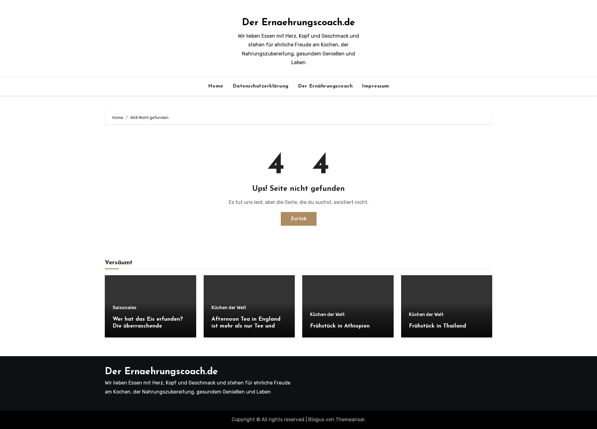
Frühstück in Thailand (437, 326)
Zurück (299, 218)
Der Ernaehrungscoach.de (298, 23)
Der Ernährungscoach (325, 86)
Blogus (316, 419)
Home (215, 86)
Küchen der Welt (228, 308)
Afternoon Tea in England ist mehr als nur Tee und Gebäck (245, 326)
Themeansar (350, 419)
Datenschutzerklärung (261, 86)
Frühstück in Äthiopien (340, 326)
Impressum (375, 86)
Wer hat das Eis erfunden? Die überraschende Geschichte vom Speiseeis (148, 326)
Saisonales (125, 308)
